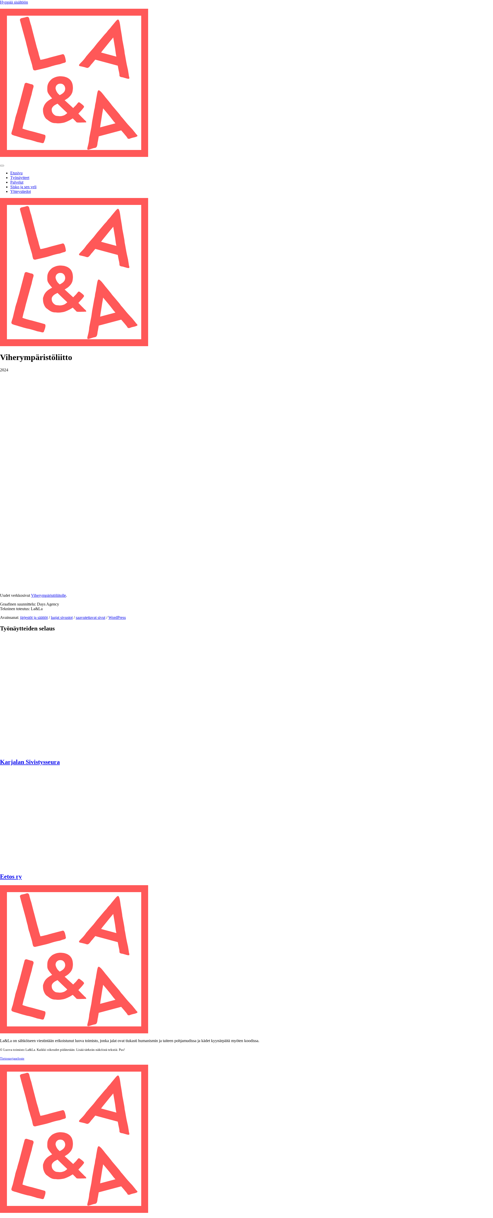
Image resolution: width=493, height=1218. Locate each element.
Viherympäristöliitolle (48, 595)
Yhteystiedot (20, 191)
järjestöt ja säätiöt (34, 617)
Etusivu (16, 173)
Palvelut (16, 182)
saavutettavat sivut (90, 617)
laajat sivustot (62, 617)
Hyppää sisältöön (14, 2)
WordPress (117, 617)
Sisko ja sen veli (23, 187)
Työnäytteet (19, 177)
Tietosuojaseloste (12, 1058)
